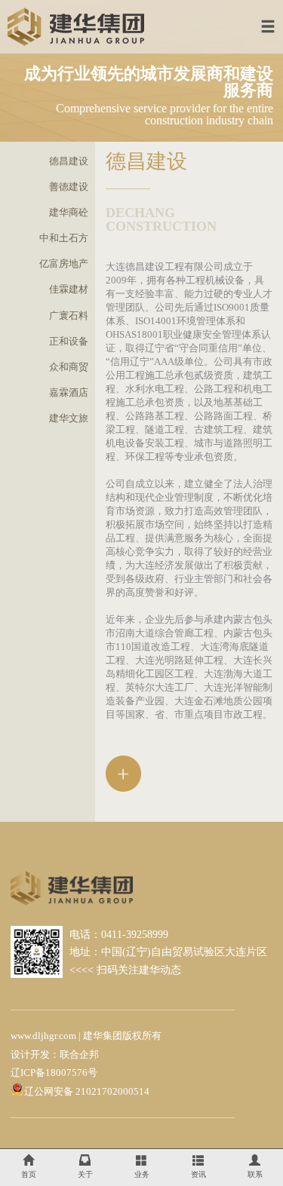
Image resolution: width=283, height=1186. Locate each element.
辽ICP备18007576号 (54, 1073)
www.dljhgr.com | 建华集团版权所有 (86, 1036)
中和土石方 (63, 238)
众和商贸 (68, 367)
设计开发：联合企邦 (55, 1055)
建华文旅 (68, 418)
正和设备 (68, 341)
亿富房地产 (63, 264)
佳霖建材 (68, 289)
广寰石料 (68, 316)
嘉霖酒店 (68, 393)
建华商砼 (68, 212)
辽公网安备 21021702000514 (86, 1091)
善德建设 (68, 187)
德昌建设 (68, 161)
